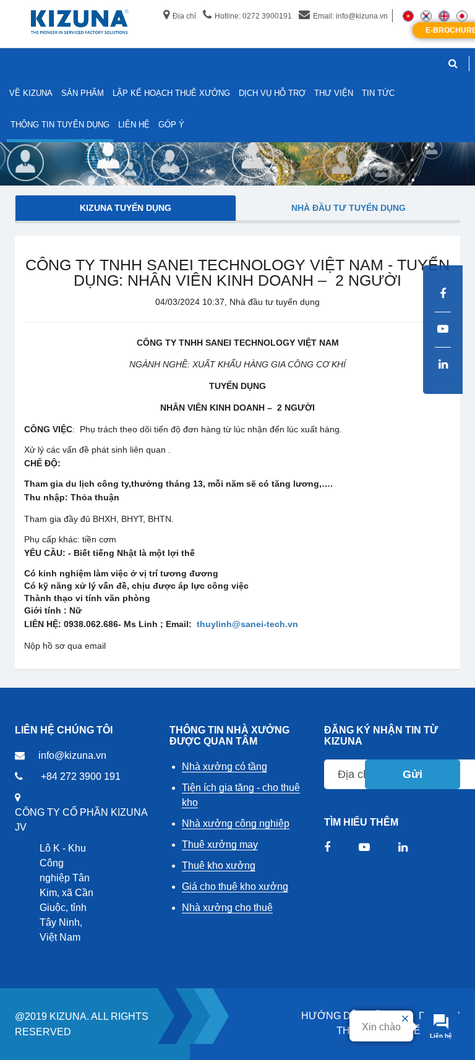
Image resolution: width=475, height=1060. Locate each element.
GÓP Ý (171, 124)
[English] (444, 15)
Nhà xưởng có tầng (224, 766)
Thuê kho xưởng (218, 865)
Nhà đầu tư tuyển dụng (348, 208)
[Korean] (426, 15)
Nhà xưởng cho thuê (227, 907)
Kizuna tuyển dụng (125, 208)
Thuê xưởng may (220, 844)
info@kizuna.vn (72, 755)
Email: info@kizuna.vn (350, 16)
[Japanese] (462, 15)
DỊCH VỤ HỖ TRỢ (272, 93)
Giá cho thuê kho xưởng (235, 886)
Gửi (412, 774)
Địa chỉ (184, 16)
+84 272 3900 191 (81, 776)
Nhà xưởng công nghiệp (235, 823)
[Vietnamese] (408, 15)
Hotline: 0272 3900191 (253, 16)
